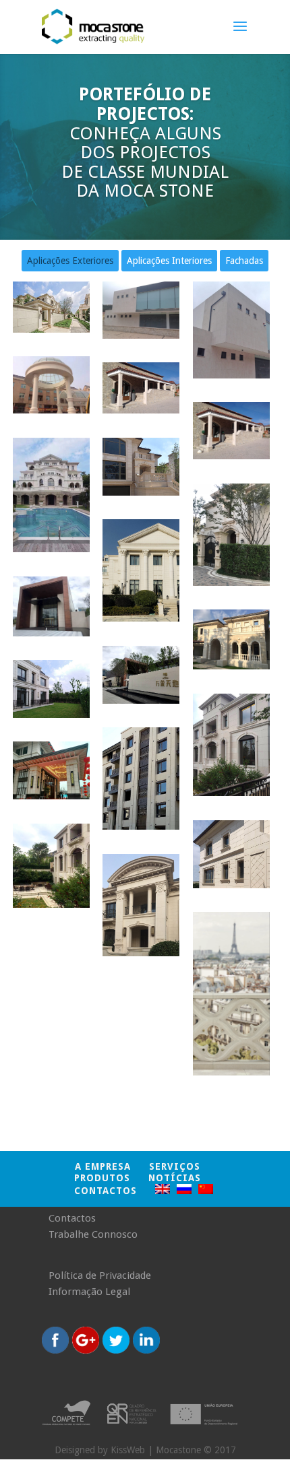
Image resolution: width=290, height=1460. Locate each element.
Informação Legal (89, 1292)
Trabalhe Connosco (93, 1234)
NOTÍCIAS (174, 1177)
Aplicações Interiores (169, 260)
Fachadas (244, 260)
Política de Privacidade (100, 1275)
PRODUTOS (102, 1177)
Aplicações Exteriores (70, 260)
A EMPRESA (103, 1166)
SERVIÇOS (174, 1166)
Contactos (105, 1190)
